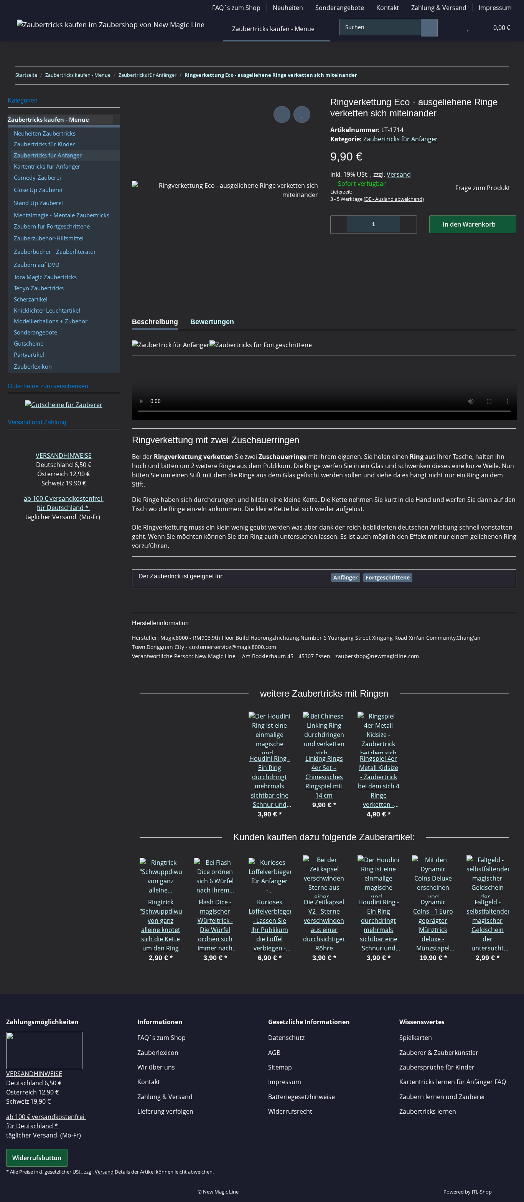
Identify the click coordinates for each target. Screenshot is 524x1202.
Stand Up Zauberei (38, 203)
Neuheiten (288, 7)
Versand (399, 174)
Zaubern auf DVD (36, 264)
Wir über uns (156, 1067)
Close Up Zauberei (38, 190)
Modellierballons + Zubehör (50, 321)
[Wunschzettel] (468, 27)
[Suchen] (429, 27)
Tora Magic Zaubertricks (45, 277)
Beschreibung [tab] (155, 322)
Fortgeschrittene (388, 577)
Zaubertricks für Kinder (44, 144)
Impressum (495, 7)
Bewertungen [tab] (212, 322)
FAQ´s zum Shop (236, 7)
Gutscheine (28, 343)
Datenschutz (286, 1037)
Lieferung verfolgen (165, 1111)
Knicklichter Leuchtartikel (47, 310)
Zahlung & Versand (438, 7)
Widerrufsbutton (36, 1158)
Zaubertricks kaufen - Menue (48, 119)
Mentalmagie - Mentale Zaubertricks (61, 215)
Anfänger (345, 577)
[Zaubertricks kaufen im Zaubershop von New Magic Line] (110, 24)
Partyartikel (29, 354)
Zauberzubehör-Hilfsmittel (49, 238)
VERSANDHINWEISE (64, 455)
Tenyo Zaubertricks (39, 288)
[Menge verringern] (339, 224)
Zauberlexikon (33, 366)
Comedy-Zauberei (37, 177)
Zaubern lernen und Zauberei (441, 1097)
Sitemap (280, 1067)
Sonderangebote (339, 7)
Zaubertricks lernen (427, 1111)
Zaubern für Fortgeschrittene (52, 226)
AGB (274, 1052)
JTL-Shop (482, 1191)
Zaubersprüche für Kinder (437, 1067)
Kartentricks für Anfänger (47, 166)
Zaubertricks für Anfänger (400, 139)
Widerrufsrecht (290, 1111)
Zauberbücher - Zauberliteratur (55, 251)
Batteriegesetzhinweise (301, 1097)
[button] (452, 27)
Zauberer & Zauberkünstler (438, 1052)
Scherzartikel (31, 299)
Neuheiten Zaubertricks (45, 133)
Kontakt (387, 7)
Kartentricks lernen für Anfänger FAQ (452, 1082)
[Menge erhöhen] (408, 224)
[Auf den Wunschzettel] (301, 114)
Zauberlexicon (157, 1052)
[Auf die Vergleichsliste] (282, 114)
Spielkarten (415, 1037)
